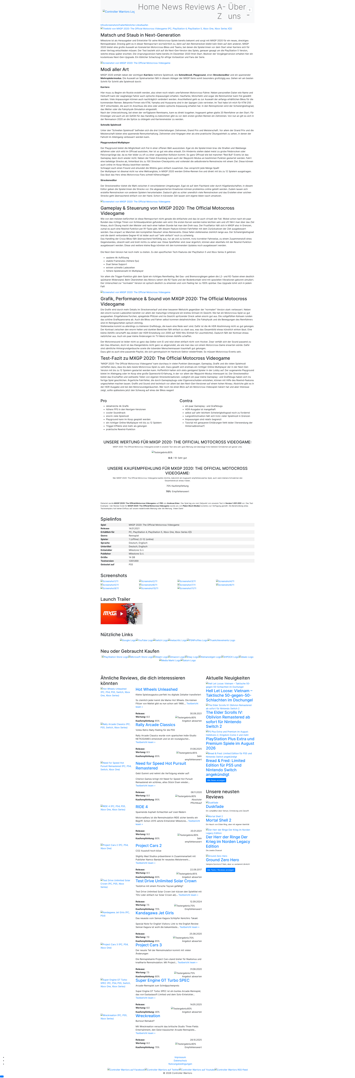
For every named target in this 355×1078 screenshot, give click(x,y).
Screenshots (112, 25)
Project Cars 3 (149, 945)
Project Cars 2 (149, 845)
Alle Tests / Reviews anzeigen (220, 870)
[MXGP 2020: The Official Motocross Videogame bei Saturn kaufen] (188, 660)
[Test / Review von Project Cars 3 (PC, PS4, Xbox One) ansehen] (116, 946)
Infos (103, 25)
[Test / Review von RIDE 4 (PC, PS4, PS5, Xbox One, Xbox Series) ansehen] (116, 807)
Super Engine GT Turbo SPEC (163, 980)
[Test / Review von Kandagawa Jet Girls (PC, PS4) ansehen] (116, 913)
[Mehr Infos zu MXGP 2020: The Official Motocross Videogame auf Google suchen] (128, 640)
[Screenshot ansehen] (109, 581)
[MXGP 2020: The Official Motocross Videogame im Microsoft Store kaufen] (140, 656)
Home (148, 7)
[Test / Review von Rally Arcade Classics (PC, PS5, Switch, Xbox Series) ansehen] (116, 725)
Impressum (180, 1057)
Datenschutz (180, 1060)
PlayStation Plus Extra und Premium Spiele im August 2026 (230, 743)
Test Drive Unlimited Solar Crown (166, 881)
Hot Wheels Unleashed (157, 689)
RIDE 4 (142, 806)
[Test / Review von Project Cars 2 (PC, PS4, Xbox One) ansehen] (116, 846)
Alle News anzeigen (216, 780)
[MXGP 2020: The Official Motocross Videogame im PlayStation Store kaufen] (115, 656)
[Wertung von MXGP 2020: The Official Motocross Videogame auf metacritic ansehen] (177, 640)
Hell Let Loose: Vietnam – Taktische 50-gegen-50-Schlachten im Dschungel (229, 695)
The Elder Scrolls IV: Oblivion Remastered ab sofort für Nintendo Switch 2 (228, 719)
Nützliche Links (133, 25)
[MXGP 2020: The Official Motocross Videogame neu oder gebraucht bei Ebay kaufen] (192, 656)
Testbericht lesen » (145, 742)
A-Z (221, 11)
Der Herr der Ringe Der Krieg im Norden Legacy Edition (228, 842)
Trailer (121, 25)
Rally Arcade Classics (155, 724)
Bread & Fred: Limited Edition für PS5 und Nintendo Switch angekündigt (225, 767)
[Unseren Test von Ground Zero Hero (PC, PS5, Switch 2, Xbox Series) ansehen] (216, 855)
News (172, 7)
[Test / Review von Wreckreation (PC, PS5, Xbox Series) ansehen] (116, 1016)
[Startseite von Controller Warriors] (119, 11)
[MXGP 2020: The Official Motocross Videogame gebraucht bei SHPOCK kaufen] (230, 656)
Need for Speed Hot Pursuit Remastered (161, 765)
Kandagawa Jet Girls (155, 913)
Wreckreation (148, 1015)
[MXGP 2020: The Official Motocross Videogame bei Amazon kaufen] (176, 656)
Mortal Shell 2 (218, 820)
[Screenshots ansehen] (166, 28)
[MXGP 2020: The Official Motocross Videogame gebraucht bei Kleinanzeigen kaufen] (210, 656)
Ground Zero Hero (222, 859)
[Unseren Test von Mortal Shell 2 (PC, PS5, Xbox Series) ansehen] (214, 816)
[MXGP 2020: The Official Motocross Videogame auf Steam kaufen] (160, 656)
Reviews (200, 7)
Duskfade (215, 806)
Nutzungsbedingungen (180, 1063)
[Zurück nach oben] (2, 1076)
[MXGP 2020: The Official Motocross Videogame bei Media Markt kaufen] (170, 660)
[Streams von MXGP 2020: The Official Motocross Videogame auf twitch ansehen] (160, 640)
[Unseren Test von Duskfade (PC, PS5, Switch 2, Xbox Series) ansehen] (212, 802)
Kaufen (144, 25)
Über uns (237, 11)
